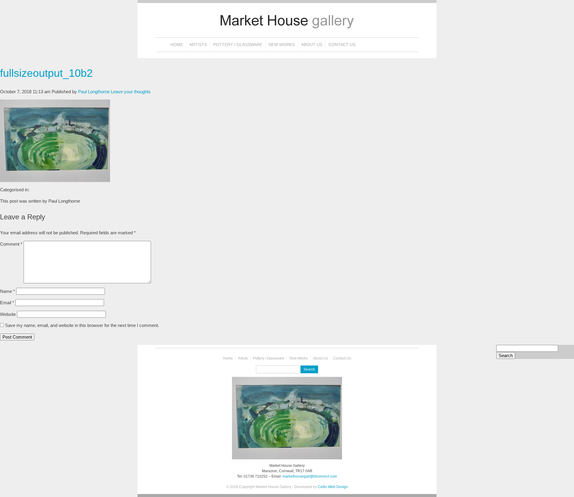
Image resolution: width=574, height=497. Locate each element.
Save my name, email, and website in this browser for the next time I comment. (82, 325)
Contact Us (342, 44)
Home (176, 44)
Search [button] (506, 355)
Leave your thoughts (131, 91)
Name (7, 291)
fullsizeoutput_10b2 (46, 73)
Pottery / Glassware (237, 44)
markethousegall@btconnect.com (310, 476)
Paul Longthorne (94, 91)
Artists (198, 44)
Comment (11, 244)
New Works (281, 44)
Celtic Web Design (333, 487)
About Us (311, 44)
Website (8, 314)
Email (7, 302)
